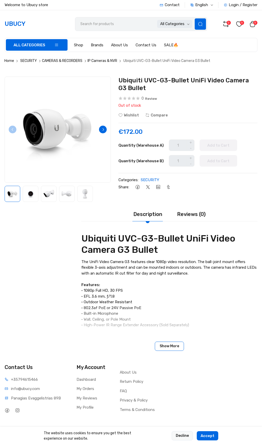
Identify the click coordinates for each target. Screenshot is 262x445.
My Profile (85, 407)
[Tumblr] (168, 187)
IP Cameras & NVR (102, 61)
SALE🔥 (171, 45)
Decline (182, 435)
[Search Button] (200, 24)
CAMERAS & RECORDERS (62, 61)
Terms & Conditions (137, 409)
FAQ (123, 391)
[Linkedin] (158, 187)
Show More (169, 346)
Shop (78, 45)
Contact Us (146, 45)
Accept (207, 435)
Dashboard (86, 379)
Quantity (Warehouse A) (141, 145)
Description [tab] (147, 214)
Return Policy (131, 381)
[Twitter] (147, 187)
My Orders (85, 388)
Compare (159, 115)
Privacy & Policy (134, 400)
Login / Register (243, 5)
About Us (119, 45)
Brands (97, 45)
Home (9, 61)
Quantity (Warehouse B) (141, 161)
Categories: (128, 180)
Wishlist (131, 115)
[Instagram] (17, 410)
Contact (172, 5)
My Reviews (87, 398)
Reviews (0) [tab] (191, 214)
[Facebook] (137, 187)
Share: (123, 187)
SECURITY (28, 61)
